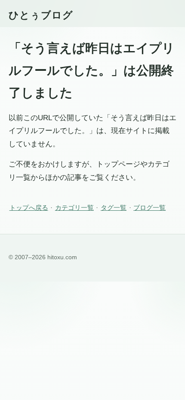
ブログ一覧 (149, 207)
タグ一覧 (113, 207)
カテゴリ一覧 (74, 207)
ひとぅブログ (41, 15)
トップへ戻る (28, 207)
